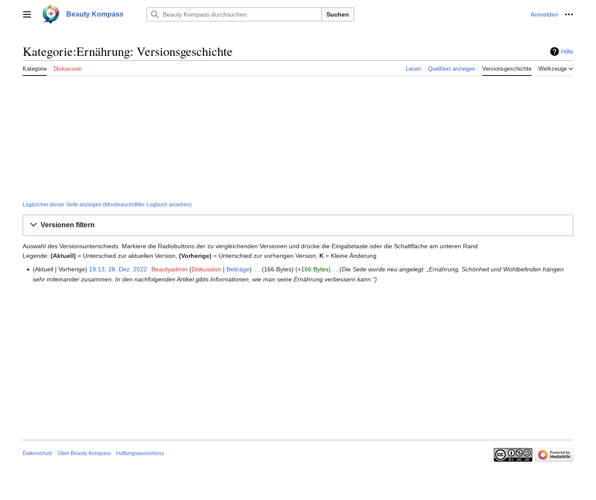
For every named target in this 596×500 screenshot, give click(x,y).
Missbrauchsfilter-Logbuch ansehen (147, 204)
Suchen (337, 14)
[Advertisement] (284, 137)
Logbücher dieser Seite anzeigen (62, 204)
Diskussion (206, 269)
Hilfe (567, 51)
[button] (27, 14)
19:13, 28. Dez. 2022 (118, 269)
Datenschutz (37, 453)
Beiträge (238, 269)
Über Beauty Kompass (84, 453)
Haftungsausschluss (140, 453)
